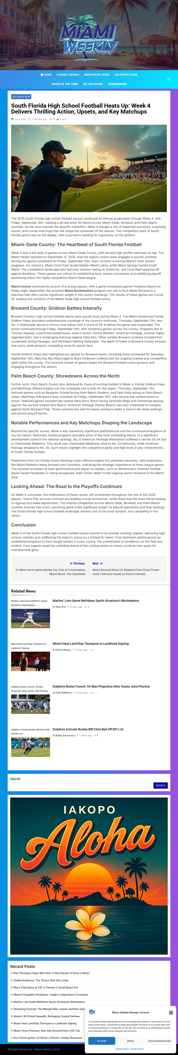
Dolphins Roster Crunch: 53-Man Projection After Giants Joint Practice (101, 686)
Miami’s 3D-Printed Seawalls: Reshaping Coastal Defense (47, 1016)
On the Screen (93, 84)
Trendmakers (117, 84)
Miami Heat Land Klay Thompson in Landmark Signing (91, 643)
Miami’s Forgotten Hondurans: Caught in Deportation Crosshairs (51, 994)
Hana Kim (60, 606)
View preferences (159, 1041)
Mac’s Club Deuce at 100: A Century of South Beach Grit (46, 987)
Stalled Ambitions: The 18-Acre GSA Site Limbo (41, 980)
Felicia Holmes (63, 649)
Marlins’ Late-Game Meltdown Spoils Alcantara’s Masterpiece (96, 600)
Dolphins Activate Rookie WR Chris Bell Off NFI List (88, 729)
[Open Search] (169, 79)
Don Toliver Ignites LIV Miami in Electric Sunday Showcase (48, 1037)
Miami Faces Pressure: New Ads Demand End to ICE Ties (47, 1030)
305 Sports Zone (126, 74)
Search (15, 779)
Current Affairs (68, 74)
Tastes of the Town (64, 84)
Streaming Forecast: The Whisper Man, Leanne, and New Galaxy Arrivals (55, 1009)
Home (47, 74)
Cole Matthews (63, 692)
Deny (130, 1041)
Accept (101, 1041)
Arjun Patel (20, 119)
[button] (171, 1012)
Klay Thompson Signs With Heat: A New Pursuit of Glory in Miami (52, 973)
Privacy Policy (122, 1049)
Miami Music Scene (97, 74)
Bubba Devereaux (65, 735)
